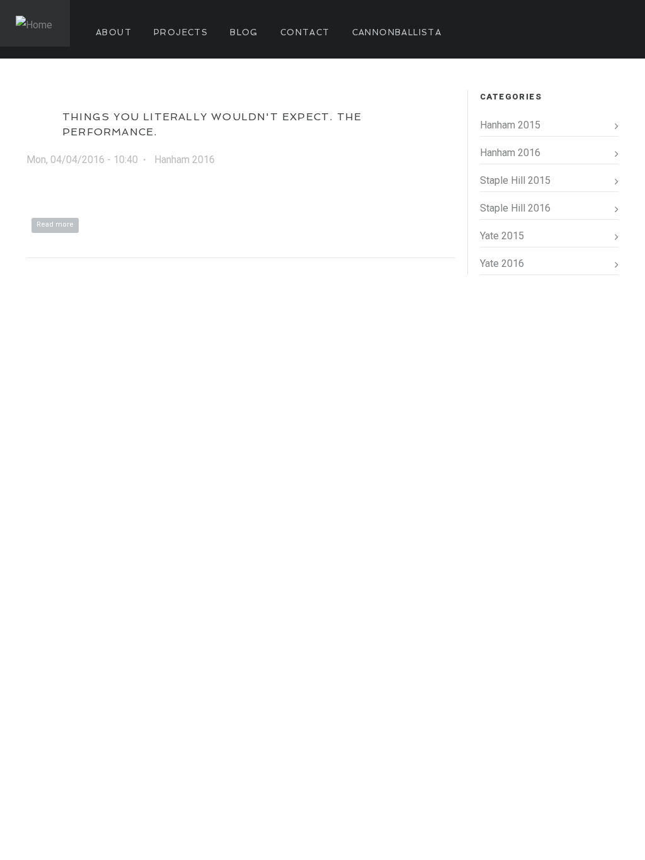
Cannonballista (397, 32)
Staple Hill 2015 (515, 180)
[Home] (35, 23)
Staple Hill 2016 (515, 208)
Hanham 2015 (510, 125)
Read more (58, 224)
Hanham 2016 (184, 160)
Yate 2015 (502, 236)
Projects (181, 32)
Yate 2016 (502, 263)
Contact (305, 32)
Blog (244, 32)
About (114, 32)
